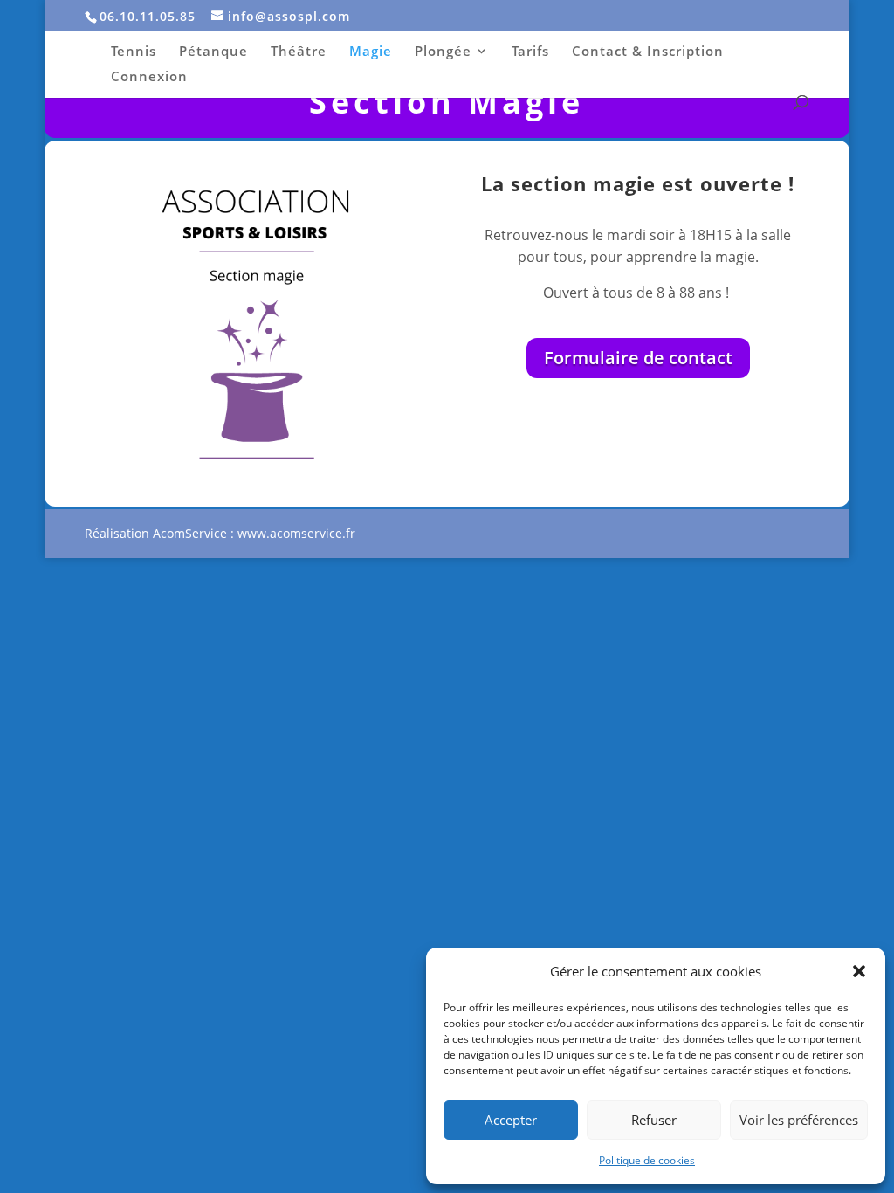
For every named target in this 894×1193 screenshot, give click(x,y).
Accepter (511, 1119)
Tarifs (530, 52)
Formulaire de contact (638, 357)
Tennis (133, 52)
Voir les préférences (798, 1119)
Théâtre (299, 52)
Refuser (654, 1119)
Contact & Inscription (648, 52)
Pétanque (213, 52)
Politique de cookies (647, 1160)
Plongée (443, 52)
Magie (370, 52)
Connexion (149, 77)
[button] (859, 971)
